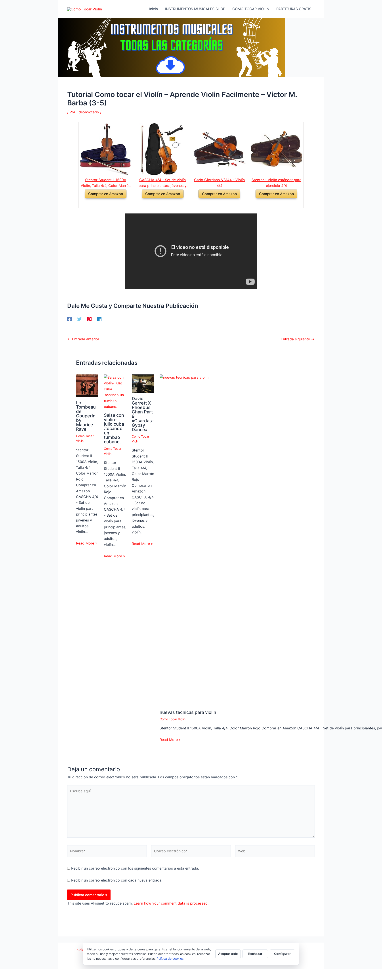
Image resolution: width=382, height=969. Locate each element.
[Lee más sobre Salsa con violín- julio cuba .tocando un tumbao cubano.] (115, 392)
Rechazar (255, 953)
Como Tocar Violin (172, 719)
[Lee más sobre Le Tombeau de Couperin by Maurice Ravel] (87, 385)
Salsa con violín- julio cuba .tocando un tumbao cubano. (114, 428)
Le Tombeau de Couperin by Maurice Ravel (86, 416)
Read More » (86, 543)
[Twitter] (79, 319)
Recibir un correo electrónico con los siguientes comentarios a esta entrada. (135, 868)
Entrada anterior (83, 339)
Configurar (282, 953)
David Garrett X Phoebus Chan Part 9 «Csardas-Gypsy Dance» (143, 414)
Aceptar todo (228, 953)
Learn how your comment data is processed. (171, 903)
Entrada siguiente (297, 339)
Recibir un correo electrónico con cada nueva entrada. (116, 880)
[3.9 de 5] (157, 203)
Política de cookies (170, 958)
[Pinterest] (89, 319)
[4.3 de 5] (100, 203)
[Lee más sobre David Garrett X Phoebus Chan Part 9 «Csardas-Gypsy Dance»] (143, 383)
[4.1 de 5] (214, 203)
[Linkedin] (99, 319)
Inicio (80, 950)
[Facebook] (69, 319)
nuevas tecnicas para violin (188, 712)
